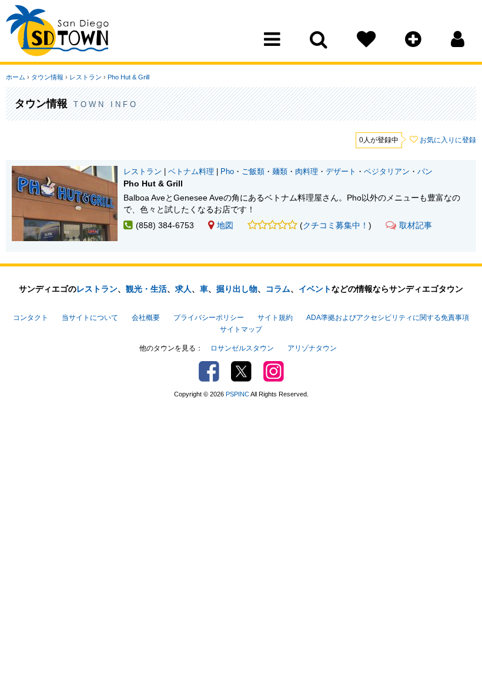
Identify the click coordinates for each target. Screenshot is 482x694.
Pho (227, 172)
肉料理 (306, 172)
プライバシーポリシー (208, 317)
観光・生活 (146, 288)
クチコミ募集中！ (336, 225)
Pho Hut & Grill (128, 77)
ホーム (15, 77)
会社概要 (146, 317)
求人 (183, 288)
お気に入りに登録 (448, 140)
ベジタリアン (387, 172)
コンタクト (30, 317)
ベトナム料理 (191, 172)
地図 (225, 225)
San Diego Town (57, 32)
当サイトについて (90, 317)
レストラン (85, 77)
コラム (278, 288)
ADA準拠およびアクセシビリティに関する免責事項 (387, 317)
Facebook (209, 371)
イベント (315, 288)
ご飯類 (253, 172)
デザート (341, 172)
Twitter (241, 371)
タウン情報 (47, 77)
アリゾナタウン (312, 348)
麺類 (279, 172)
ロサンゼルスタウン (242, 348)
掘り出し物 (236, 288)
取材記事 (415, 225)
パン (425, 172)
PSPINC (237, 394)
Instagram (273, 371)
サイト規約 (275, 317)
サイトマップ (241, 329)
